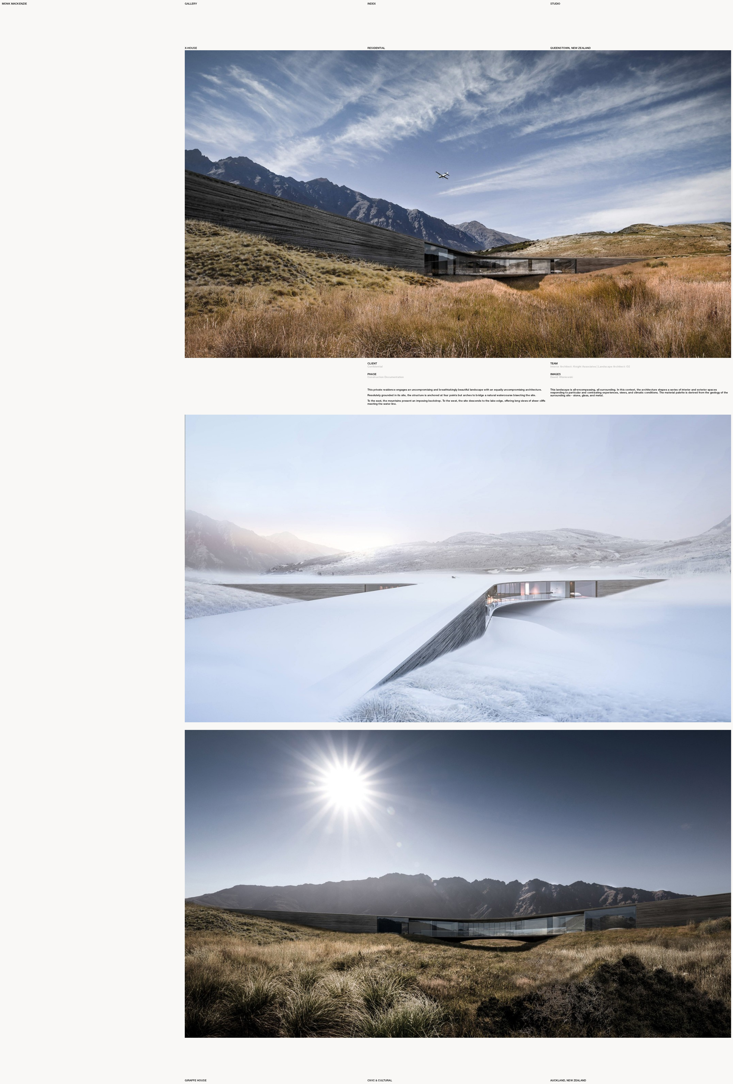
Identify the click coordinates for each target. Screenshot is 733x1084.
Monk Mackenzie (14, 3)
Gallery (191, 3)
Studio (555, 3)
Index (371, 3)
